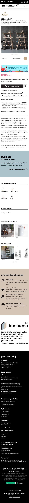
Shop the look (4, 425)
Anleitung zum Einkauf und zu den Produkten (11, 386)
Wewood (24, 102)
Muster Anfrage (4, 403)
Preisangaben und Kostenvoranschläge (10, 453)
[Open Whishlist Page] (24, 2)
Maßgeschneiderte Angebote (7, 404)
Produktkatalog (4, 433)
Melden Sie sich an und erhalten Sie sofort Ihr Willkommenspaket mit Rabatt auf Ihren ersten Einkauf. (13, 461)
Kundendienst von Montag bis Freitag (9, 363)
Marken (3, 434)
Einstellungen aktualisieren (10, 470)
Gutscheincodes (5, 414)
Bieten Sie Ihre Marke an (6, 379)
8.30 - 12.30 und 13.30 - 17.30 (7, 364)
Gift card (3, 438)
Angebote (3, 436)
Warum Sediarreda (5, 376)
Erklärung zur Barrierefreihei (18, 470)
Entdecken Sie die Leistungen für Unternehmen (14, 343)
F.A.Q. (2, 394)
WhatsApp (23, 108)
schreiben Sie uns (11, 105)
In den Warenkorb (13, 86)
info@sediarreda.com (21, 475)
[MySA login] (22, 2)
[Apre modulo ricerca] (24, 6)
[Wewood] (14, 14)
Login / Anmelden (5, 411)
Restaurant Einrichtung (6, 448)
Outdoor (3, 452)
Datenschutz (6, 468)
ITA (2, 1)
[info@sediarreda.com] (4, 2)
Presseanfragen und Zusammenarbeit (9, 378)
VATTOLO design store (6, 368)
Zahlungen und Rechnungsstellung (9, 391)
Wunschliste (4, 416)
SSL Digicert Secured (14, 497)
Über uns (3, 374)
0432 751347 (10, 2)
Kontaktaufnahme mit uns (7, 366)
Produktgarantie (4, 388)
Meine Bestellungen (5, 413)
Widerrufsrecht (4, 389)
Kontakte (4, 360)
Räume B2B (3, 447)
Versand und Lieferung (6, 393)
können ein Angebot (9, 96)
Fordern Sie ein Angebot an (17, 169)
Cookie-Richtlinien (19, 468)
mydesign (5, 423)
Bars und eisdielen (5, 450)
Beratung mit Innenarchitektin (8, 401)
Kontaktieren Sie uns (20, 111)
